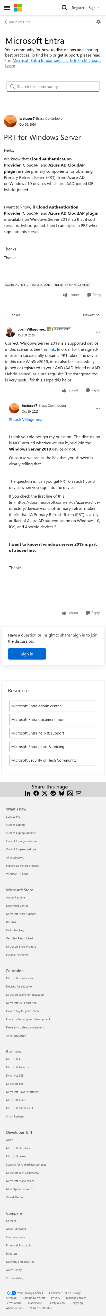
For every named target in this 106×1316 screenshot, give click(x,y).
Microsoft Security (17, 1067)
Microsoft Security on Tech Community (43, 760)
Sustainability (14, 1278)
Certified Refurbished (19, 938)
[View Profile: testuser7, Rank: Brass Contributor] (10, 121)
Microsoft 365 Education (21, 1003)
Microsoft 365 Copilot (19, 1108)
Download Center (17, 905)
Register (78, 7)
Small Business (15, 1116)
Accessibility (14, 1270)
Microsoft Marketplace (20, 1181)
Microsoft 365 (14, 1083)
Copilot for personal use (21, 849)
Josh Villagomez (32, 329)
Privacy (55, 1298)
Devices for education (19, 986)
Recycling (77, 1303)
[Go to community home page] (18, 8)
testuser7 (27, 118)
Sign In (94, 7)
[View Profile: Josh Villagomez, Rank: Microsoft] (10, 332)
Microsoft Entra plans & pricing (37, 746)
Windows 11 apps (17, 874)
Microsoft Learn (16, 1156)
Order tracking (15, 930)
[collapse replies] (53, 325)
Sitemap (11, 1298)
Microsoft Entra (19, 22)
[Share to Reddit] (53, 792)
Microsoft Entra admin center (36, 705)
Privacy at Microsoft (18, 1245)
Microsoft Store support (21, 914)
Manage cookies (76, 1298)
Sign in (27, 653)
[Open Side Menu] (7, 8)
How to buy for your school (22, 1011)
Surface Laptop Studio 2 (21, 833)
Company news (15, 1237)
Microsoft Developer (19, 1148)
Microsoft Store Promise (21, 946)
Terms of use (14, 1303)
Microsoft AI (13, 1059)
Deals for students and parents (25, 1027)
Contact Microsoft (34, 1298)
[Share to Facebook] (36, 792)
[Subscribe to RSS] (70, 792)
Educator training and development (28, 1019)
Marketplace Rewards (19, 1189)
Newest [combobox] (91, 314)
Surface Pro (13, 816)
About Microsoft (16, 1229)
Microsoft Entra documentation (37, 719)
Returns (11, 922)
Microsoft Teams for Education (25, 994)
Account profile (15, 897)
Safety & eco (57, 1303)
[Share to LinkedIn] (27, 792)
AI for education (16, 1035)
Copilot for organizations (21, 841)
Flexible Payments (17, 955)
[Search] (64, 8)
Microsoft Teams (16, 1100)
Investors (11, 1253)
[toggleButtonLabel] (98, 21)
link (52, 349)
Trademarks (35, 1303)
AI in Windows (15, 857)
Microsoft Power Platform (22, 1092)
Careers (11, 1221)
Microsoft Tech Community (22, 1173)
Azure (9, 1140)
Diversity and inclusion (20, 1262)
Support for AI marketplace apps (26, 1164)
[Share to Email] (78, 792)
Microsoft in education (20, 978)
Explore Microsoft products (23, 866)
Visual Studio (14, 1197)
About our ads (15, 1308)
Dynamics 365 (15, 1075)
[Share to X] (44, 792)
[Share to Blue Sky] (61, 792)
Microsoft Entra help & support (37, 733)
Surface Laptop (15, 825)
